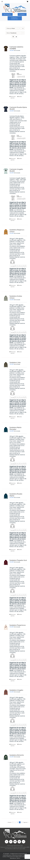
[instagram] (19, 841)
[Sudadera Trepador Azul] (6, 562)
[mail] (23, 841)
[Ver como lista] (16, 36)
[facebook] (6, 841)
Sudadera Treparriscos (18, 625)
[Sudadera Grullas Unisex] (6, 298)
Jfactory (18, 858)
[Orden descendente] (22, 28)
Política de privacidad (17, 855)
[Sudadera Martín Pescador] (6, 430)
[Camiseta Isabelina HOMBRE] (6, 48)
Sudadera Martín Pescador (15, 428)
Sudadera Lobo (15, 362)
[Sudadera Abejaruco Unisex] (6, 232)
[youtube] (15, 841)
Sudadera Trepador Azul (18, 560)
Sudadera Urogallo (16, 690)
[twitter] (11, 841)
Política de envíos (11, 856)
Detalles (20, 96)
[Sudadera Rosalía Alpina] (6, 496)
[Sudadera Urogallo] (6, 692)
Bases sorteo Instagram (21, 856)
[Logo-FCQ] (15, 4)
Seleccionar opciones (13, 97)
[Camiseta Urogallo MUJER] (6, 171)
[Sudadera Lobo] (6, 365)
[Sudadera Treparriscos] (6, 627)
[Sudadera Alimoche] (6, 757)
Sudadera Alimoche (17, 755)
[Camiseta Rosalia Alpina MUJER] (6, 109)
